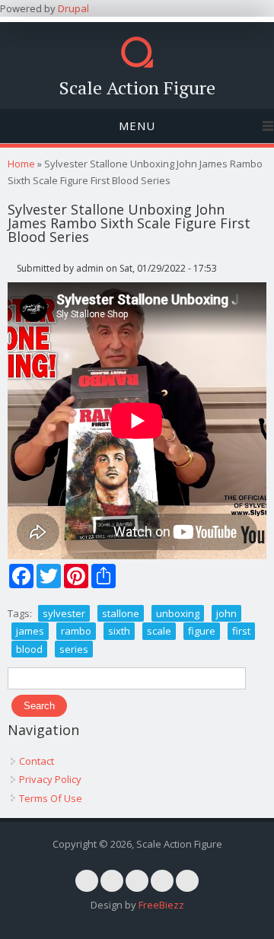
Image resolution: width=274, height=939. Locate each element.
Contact (36, 761)
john (226, 613)
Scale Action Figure (137, 87)
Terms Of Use (50, 798)
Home (21, 163)
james (30, 631)
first (241, 631)
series (73, 649)
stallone (120, 613)
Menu (137, 125)
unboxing (177, 613)
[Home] (137, 64)
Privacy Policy (50, 779)
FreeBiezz (161, 905)
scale (159, 631)
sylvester (64, 613)
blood (29, 649)
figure (201, 631)
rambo (76, 631)
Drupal (73, 8)
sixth (119, 631)
